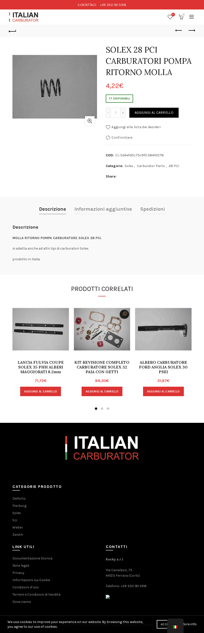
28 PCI (174, 166)
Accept (166, 624)
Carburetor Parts (151, 166)
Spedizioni (152, 209)
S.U (14, 520)
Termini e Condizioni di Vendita (36, 594)
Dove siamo (21, 602)
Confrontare (121, 137)
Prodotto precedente (179, 31)
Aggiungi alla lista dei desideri (136, 127)
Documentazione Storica (32, 558)
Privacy (18, 573)
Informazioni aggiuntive (103, 209)
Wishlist (173, 14)
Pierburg (19, 506)
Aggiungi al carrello (154, 112)
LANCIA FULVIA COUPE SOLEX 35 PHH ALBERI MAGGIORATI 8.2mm (41, 367)
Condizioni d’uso (25, 587)
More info (189, 624)
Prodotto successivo (191, 31)
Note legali (20, 565)
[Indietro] (12, 31)
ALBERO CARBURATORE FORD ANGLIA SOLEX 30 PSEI (163, 367)
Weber (17, 527)
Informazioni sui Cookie (31, 580)
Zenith (17, 535)
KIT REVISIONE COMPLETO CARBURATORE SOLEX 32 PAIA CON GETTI (101, 367)
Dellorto (19, 498)
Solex (129, 166)
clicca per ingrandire (90, 121)
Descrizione (52, 209)
